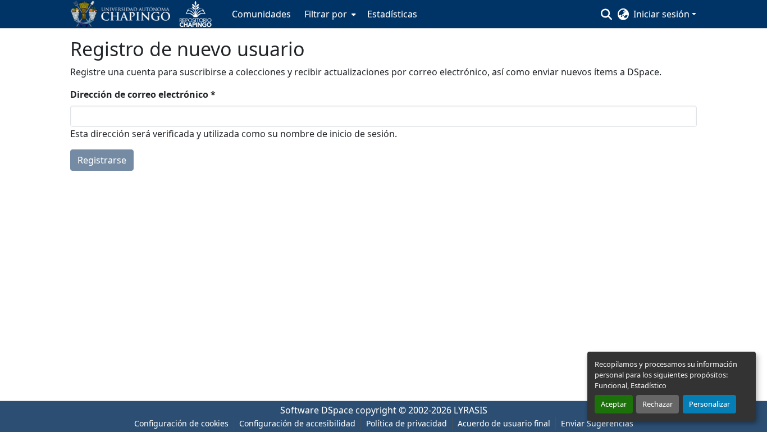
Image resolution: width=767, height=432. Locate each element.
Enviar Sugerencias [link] (597, 423)
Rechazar (657, 404)
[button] (145, 14)
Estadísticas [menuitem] (392, 14)
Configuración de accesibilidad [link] (297, 423)
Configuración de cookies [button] (181, 423)
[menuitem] (329, 14)
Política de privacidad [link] (406, 423)
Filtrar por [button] (325, 14)
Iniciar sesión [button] (662, 14)
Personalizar (709, 404)
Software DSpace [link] (316, 410)
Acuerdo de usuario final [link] (504, 423)
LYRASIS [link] (470, 410)
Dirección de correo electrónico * (143, 94)
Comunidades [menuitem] (261, 14)
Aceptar (614, 404)
